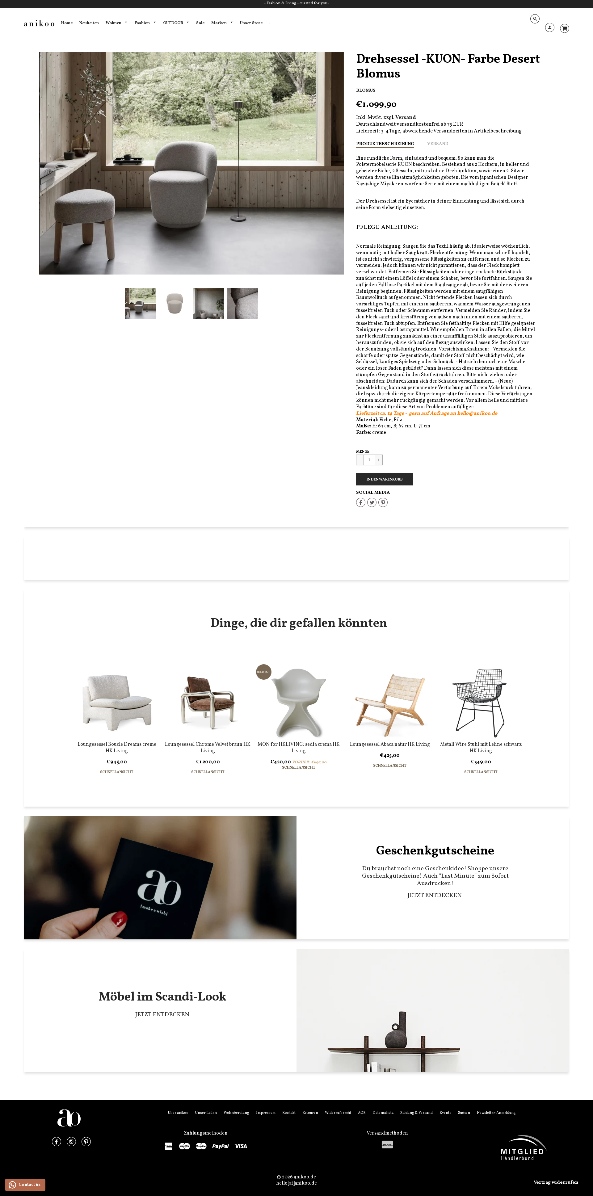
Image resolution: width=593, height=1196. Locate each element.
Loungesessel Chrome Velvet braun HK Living (207, 747)
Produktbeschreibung (385, 144)
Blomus (366, 90)
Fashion (142, 23)
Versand (437, 144)
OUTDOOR (173, 23)
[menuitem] (67, 23)
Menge (362, 451)
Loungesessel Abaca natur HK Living (390, 744)
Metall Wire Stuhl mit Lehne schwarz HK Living (481, 747)
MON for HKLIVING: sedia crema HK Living (299, 747)
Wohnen (114, 23)
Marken (219, 23)
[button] (384, 479)
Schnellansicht (116, 772)
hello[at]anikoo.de (296, 1183)
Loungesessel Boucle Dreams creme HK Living (117, 747)
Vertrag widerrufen (556, 1182)
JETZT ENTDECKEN (435, 895)
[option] (191, 163)
